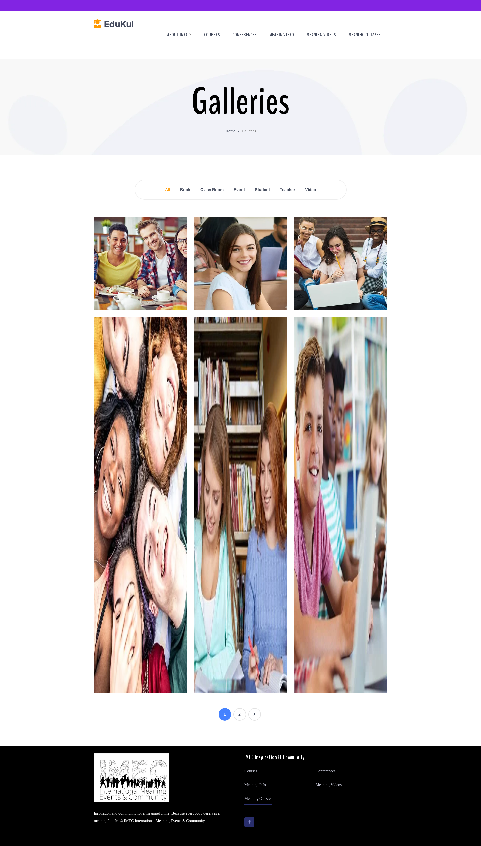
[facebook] (249, 822)
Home (230, 131)
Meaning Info (255, 784)
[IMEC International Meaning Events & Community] (113, 24)
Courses (250, 771)
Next (254, 714)
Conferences (325, 771)
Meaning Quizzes (258, 798)
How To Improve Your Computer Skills (140, 303)
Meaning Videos (329, 784)
